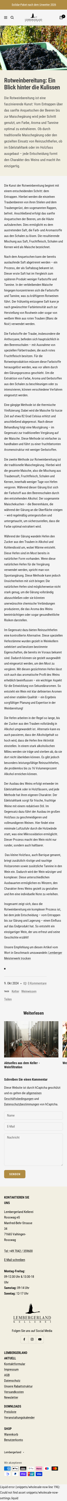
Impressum (11, 1369)
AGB (7, 1375)
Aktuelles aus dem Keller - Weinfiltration (22, 1065)
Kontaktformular (14, 1364)
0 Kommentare (37, 983)
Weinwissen (28, 991)
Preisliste (10, 1412)
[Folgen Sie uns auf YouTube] (40, 1339)
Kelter (15, 991)
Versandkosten (14, 1392)
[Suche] (12, 17)
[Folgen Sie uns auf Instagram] (32, 1339)
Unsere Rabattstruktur (18, 1386)
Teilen (8, 999)
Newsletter (11, 1397)
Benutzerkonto (13, 1440)
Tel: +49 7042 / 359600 (18, 1251)
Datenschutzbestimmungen (21, 1104)
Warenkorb (11, 1434)
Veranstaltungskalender (19, 1418)
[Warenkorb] (61, 17)
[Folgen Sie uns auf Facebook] (24, 1339)
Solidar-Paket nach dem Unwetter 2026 (34, 4)
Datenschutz (12, 1381)
